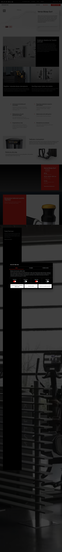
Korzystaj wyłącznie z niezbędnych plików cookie (17, 286)
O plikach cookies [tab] (45, 267)
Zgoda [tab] (16, 267)
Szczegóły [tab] (31, 267)
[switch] (25, 281)
